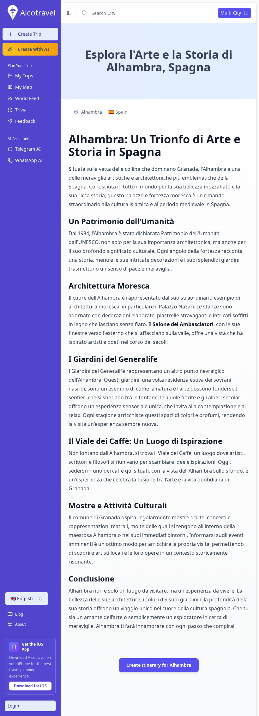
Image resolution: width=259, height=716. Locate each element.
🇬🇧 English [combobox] (21, 598)
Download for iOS (30, 686)
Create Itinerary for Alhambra (158, 665)
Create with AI (33, 49)
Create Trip (29, 34)
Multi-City (230, 13)
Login (13, 706)
